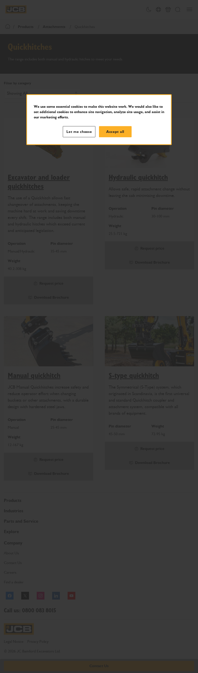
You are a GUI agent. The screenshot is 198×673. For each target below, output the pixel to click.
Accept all (115, 132)
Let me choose (79, 132)
